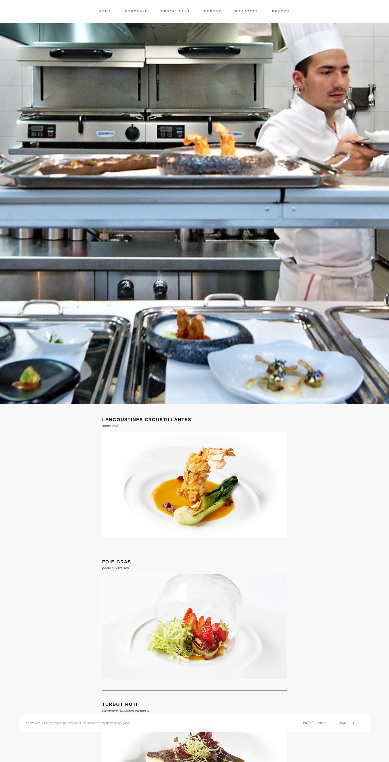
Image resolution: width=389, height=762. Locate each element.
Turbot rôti (120, 704)
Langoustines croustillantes (146, 419)
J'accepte (348, 723)
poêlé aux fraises (115, 568)
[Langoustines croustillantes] (194, 484)
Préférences (314, 723)
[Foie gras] (194, 626)
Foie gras (116, 561)
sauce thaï (110, 426)
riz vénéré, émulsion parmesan (126, 710)
